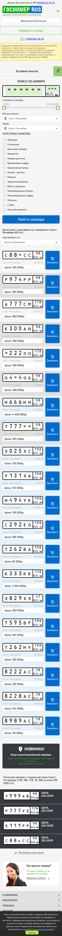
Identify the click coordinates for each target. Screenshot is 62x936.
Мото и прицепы (16, 186)
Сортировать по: (11, 237)
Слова (10, 204)
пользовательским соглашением (38, 929)
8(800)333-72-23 (46, 2)
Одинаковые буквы (17, 167)
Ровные (11, 177)
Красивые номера (17, 149)
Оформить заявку (36, 878)
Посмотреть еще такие (31, 852)
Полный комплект (17, 209)
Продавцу (8, 905)
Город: (5, 123)
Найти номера (31, 219)
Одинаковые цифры (18, 163)
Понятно (32, 932)
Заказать (52, 262)
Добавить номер (31, 30)
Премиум (12, 139)
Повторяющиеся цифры (20, 195)
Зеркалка (12, 153)
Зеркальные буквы (17, 181)
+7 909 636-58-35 (34, 38)
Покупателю (9, 900)
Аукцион (7, 910)
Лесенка (12, 200)
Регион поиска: (10, 113)
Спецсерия (13, 144)
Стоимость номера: (12, 100)
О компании (10, 894)
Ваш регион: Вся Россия (33, 20)
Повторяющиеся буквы (20, 191)
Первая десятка (16, 158)
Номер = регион (15, 172)
